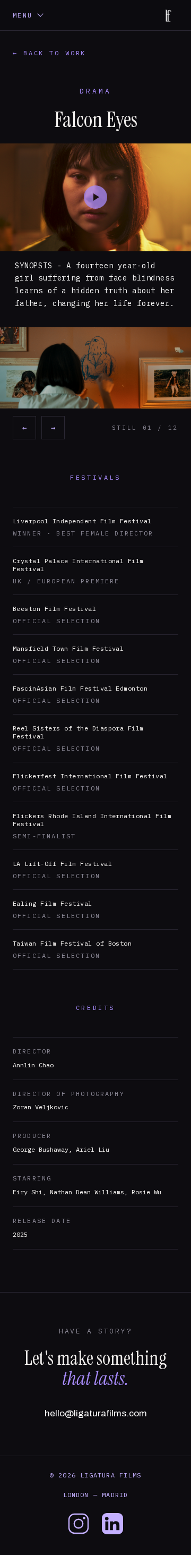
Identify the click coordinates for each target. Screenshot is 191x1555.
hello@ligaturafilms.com (96, 1413)
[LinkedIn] (112, 1523)
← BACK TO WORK (49, 53)
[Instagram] (78, 1523)
